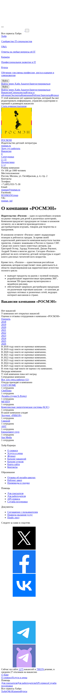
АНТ (3, 426)
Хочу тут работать (10, 148)
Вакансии (6, 92)
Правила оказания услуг (20, 515)
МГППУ (5, 401)
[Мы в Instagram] (24, 619)
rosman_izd (6, 200)
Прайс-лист (13, 517)
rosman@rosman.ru (10, 189)
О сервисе (12, 450)
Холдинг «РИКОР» (11, 415)
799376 (40, 669)
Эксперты (16, 95)
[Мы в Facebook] (24, 572)
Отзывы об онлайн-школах (21, 477)
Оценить (5, 319)
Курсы (23, 691)
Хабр (4, 691)
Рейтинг (36, 95)
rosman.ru (6, 145)
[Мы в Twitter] (24, 548)
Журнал (55, 95)
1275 (21, 669)
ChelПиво (6, 390)
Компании (26, 95)
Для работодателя (16, 496)
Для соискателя (15, 493)
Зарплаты (46, 95)
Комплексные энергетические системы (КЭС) (25, 407)
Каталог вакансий (16, 459)
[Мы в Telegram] (24, 643)
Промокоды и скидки (18, 483)
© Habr (5, 675)
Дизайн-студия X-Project (14, 396)
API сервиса (13, 499)
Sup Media (6, 437)
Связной (5, 421)
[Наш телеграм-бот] (24, 666)
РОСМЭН (6, 140)
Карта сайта (13, 464)
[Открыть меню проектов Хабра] (2, 26)
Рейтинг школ (14, 480)
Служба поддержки (17, 501)
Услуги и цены (15, 453)
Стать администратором (13, 106)
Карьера (16, 691)
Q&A (9, 691)
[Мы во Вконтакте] (24, 596)
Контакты (12, 467)
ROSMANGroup (9, 195)
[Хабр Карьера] (13, 30)
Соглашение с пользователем (22, 512)
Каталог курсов (15, 461)
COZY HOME (8, 385)
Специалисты (18, 92)
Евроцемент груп (10, 432)
